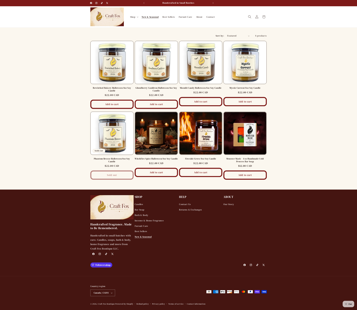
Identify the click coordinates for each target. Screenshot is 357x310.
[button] (134, 17)
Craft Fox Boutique (106, 304)
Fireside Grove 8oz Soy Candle (200, 159)
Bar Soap (139, 209)
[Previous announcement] (144, 3)
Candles (139, 204)
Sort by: (220, 35)
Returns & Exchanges (190, 209)
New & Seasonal (143, 236)
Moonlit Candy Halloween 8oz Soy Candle (201, 88)
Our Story (228, 204)
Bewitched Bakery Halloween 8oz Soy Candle (112, 89)
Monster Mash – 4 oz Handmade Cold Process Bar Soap (245, 160)
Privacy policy (158, 304)
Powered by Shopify (124, 304)
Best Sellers (141, 231)
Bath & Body (141, 215)
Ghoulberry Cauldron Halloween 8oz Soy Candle (156, 89)
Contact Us (185, 204)
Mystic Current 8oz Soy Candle (245, 88)
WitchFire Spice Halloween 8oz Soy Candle (156, 159)
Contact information (196, 304)
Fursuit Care (141, 225)
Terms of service (176, 304)
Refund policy (143, 304)
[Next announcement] (213, 3)
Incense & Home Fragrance (149, 220)
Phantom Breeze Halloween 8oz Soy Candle (112, 160)
